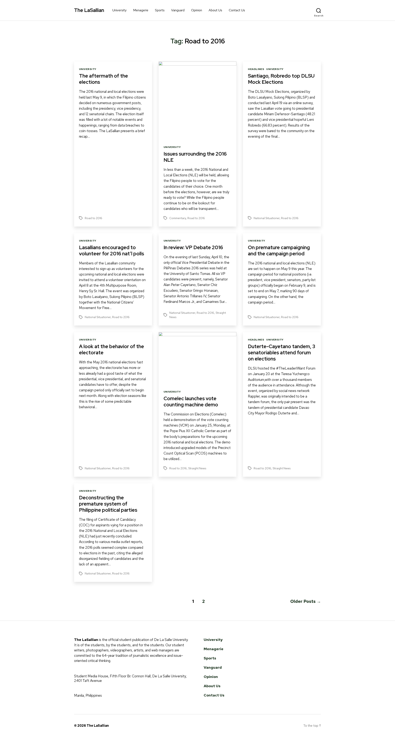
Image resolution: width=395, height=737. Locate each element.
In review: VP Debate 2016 (193, 247)
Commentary (177, 218)
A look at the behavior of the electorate (111, 349)
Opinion (196, 10)
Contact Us (237, 10)
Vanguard (178, 10)
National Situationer (267, 218)
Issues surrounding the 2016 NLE (195, 157)
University (119, 10)
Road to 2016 (93, 218)
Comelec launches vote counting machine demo (191, 401)
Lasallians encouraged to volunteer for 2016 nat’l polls (111, 250)
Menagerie (140, 10)
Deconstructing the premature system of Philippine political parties (108, 503)
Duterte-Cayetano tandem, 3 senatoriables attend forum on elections (281, 352)
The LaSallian (89, 10)
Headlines (256, 69)
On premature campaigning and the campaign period (279, 250)
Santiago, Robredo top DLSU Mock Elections (281, 79)
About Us (215, 10)
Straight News (197, 468)
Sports (160, 10)
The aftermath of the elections (103, 79)
